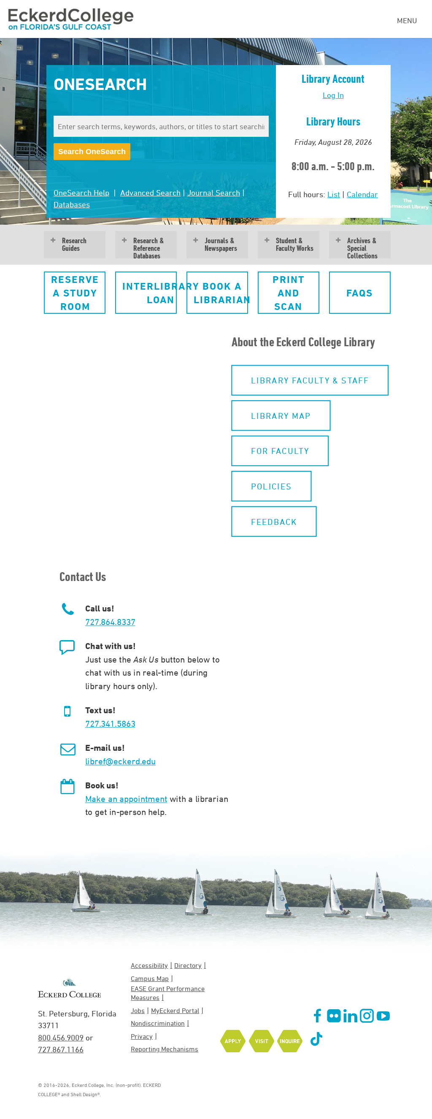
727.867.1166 (61, 1049)
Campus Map (150, 978)
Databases (72, 204)
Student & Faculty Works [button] (294, 244)
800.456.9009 (61, 1037)
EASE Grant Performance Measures (168, 993)
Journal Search (213, 192)
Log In (333, 95)
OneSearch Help (81, 192)
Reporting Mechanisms (164, 1049)
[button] (74, 293)
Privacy (142, 1036)
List (333, 194)
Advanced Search (150, 192)
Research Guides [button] (74, 244)
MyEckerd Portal (175, 1010)
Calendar (362, 194)
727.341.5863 (110, 723)
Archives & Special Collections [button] (362, 247)
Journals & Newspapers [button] (221, 244)
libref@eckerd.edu (120, 761)
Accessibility (149, 965)
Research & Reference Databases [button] (148, 247)
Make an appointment (126, 798)
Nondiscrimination (158, 1023)
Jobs (138, 1010)
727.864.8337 (110, 622)
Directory (188, 965)
